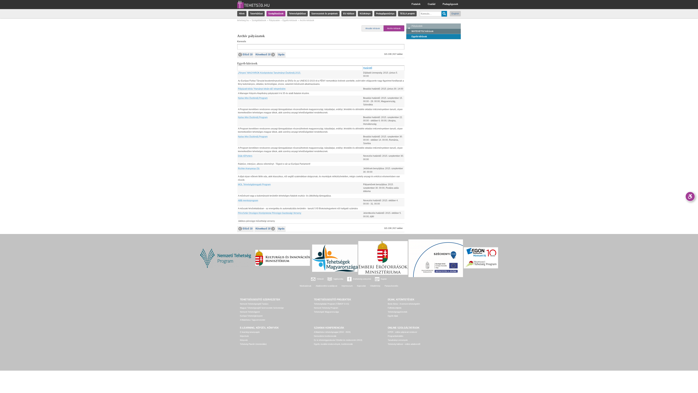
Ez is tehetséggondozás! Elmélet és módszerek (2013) (338, 340)
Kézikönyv (365, 13)
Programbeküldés (395, 336)
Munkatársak (305, 286)
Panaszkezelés (391, 286)
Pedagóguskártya (385, 13)
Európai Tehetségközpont (251, 316)
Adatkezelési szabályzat (326, 286)
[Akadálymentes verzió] (690, 196)
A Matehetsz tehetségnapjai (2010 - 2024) (332, 332)
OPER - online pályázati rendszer (402, 332)
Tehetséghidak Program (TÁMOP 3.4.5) (331, 304)
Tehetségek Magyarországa (326, 312)
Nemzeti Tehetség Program (326, 308)
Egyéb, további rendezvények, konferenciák (333, 344)
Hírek (242, 13)
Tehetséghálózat (297, 13)
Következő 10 (263, 54)
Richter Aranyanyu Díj (248, 168)
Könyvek (244, 340)
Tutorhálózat (256, 13)
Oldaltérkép (375, 286)
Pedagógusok (450, 4)
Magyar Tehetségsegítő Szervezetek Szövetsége (262, 308)
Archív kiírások (394, 28)
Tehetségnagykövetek (397, 312)
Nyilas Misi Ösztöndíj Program (253, 98)
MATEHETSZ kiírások (423, 31)
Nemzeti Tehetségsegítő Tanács (254, 304)
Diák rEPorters (245, 156)
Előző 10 (247, 54)
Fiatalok (416, 4)
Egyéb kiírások (289, 20)
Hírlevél (320, 279)
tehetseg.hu (243, 20)
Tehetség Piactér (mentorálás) (253, 344)
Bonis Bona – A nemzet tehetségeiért (404, 304)
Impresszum (347, 286)
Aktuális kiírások (372, 28)
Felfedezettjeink (395, 308)
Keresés (241, 41)
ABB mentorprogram (248, 200)
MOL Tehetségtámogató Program (254, 184)
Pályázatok (274, 20)
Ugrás (281, 54)
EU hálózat (348, 13)
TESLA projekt (407, 13)
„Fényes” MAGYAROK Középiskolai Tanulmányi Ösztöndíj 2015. (269, 73)
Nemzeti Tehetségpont (250, 312)
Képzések (244, 336)
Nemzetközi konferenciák (325, 336)
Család (431, 4)
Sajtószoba (338, 279)
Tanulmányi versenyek (398, 340)
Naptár (384, 279)
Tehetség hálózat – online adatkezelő (404, 344)
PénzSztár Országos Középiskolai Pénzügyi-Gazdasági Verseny (269, 213)
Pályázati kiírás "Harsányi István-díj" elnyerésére (262, 89)
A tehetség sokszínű (362, 279)
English (455, 13)
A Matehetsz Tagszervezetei (252, 320)
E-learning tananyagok (250, 332)
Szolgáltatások (276, 13)
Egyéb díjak (393, 316)
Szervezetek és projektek (324, 13)
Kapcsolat (361, 286)
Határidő (367, 68)
